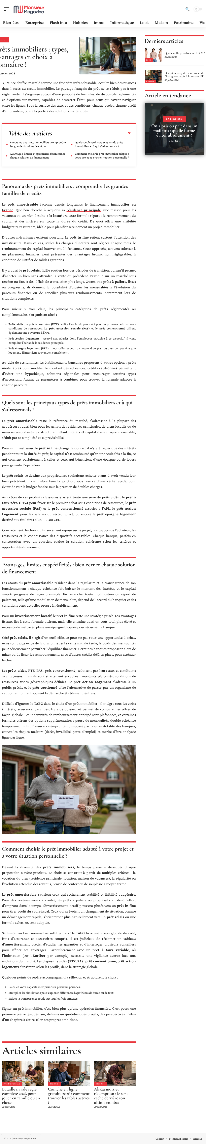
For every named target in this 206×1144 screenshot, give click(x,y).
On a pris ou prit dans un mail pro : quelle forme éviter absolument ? (174, 130)
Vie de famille (12, 1084)
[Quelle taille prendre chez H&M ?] (153, 55)
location (60, 215)
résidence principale (84, 210)
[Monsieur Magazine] (29, 9)
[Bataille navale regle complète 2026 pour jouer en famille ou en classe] (23, 1073)
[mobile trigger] (7, 9)
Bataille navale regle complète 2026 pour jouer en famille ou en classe (21, 1095)
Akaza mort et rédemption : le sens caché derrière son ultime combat (111, 1095)
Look (148, 60)
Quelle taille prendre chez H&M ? (185, 53)
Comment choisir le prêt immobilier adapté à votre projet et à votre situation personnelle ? (102, 155)
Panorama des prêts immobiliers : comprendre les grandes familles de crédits (38, 144)
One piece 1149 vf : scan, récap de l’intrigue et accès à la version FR (184, 74)
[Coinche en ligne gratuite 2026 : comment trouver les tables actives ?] (69, 1073)
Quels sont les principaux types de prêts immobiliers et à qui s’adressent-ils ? (99, 144)
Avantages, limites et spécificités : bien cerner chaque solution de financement (37, 155)
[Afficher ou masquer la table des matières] (91, 133)
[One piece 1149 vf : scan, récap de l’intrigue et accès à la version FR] (153, 76)
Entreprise (174, 118)
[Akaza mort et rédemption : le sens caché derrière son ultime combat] (115, 1073)
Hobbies (54, 1084)
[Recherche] (187, 9)
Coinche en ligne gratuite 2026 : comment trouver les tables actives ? (69, 1095)
